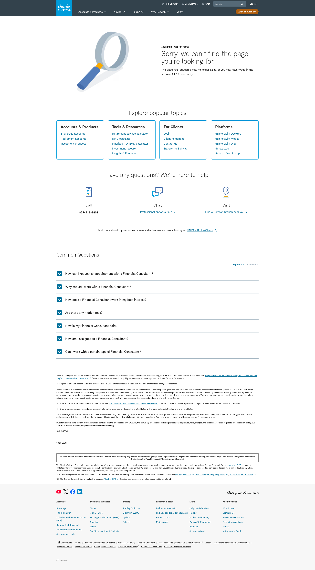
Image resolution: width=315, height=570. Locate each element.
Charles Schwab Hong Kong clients (210, 474)
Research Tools (163, 517)
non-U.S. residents (183, 474)
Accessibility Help (165, 542)
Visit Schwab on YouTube (58, 491)
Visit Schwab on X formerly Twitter (65, 491)
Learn (180, 11)
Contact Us (180, 542)
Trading (193, 512)
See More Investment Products (104, 531)
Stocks (93, 508)
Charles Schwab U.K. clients (241, 474)
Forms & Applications (232, 522)
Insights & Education (124, 153)
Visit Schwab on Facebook (72, 491)
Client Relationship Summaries (177, 546)
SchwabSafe (66, 542)
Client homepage (174, 138)
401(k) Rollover (63, 512)
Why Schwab (229, 508)
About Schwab (194, 542)
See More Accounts (65, 534)
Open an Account (247, 11)
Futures (126, 522)
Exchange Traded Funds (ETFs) (104, 517)
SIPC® (97, 546)
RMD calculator (121, 138)
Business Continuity (126, 542)
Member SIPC (110, 479)
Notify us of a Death (232, 531)
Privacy (78, 542)
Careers (208, 542)
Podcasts (193, 526)
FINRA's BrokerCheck (200, 230)
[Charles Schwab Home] (64, 8)
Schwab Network (197, 531)
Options (126, 517)
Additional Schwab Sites (94, 542)
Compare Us (228, 512)
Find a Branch (171, 3)
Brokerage (61, 508)
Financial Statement (146, 542)
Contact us (170, 143)
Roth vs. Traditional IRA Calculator (172, 512)
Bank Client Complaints (151, 546)
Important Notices (64, 546)
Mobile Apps (162, 522)
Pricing (226, 526)
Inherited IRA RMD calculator (130, 143)
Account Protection (83, 546)
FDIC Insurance (109, 546)
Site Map (111, 542)
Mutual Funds (96, 512)
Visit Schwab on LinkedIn (80, 491)
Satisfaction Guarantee (233, 517)
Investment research (124, 148)
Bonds (93, 526)
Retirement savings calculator (130, 133)
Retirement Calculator (166, 508)
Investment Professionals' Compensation (232, 542)
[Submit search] (242, 4)
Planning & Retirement (199, 522)
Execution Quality (131, 512)
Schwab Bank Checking (67, 525)
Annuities (94, 522)
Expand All (238, 264)
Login (167, 133)
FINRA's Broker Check (127, 546)
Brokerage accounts (73, 133)
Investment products (73, 143)
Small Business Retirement (69, 529)
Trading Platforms (131, 508)
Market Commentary (199, 517)
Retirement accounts (73, 138)
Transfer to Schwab (176, 148)
